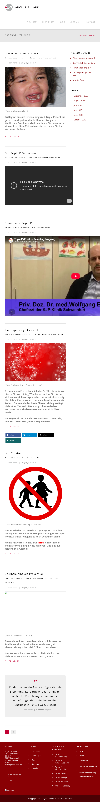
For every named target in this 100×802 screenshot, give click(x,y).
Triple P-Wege (61, 777)
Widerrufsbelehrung (87, 772)
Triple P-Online (61, 781)
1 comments (28, 710)
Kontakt (90, 22)
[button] (13, 435)
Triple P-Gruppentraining (62, 761)
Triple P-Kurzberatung (61, 755)
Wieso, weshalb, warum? (84, 58)
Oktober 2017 (80, 119)
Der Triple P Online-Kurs (84, 63)
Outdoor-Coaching (62, 786)
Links (81, 751)
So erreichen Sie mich (14, 775)
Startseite (82, 35)
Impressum (83, 760)
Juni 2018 (78, 105)
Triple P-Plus (60, 773)
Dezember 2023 (81, 96)
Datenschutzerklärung (88, 766)
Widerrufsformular (86, 777)
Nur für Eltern (79, 80)
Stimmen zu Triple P (82, 67)
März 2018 (78, 115)
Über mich (75, 22)
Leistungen (48, 22)
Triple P (91, 35)
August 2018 (79, 100)
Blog (62, 22)
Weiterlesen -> (14, 137)
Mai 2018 (78, 110)
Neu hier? (32, 22)
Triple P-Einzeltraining (61, 768)
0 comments (13, 63)
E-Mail (10, 780)
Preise (81, 756)
